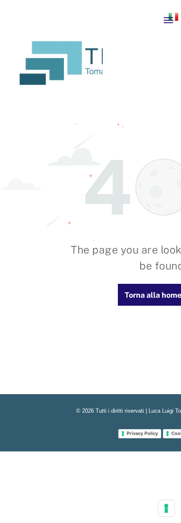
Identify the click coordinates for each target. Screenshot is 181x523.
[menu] (168, 20)
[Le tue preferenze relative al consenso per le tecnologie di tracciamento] (166, 508)
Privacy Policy (142, 433)
